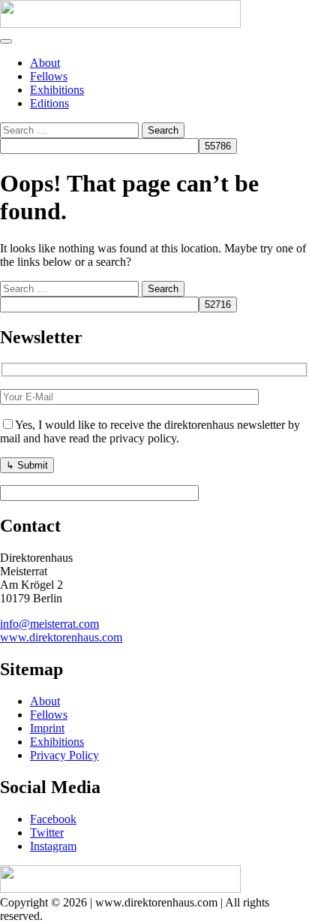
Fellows (49, 76)
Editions (49, 103)
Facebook (53, 819)
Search (163, 130)
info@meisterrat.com (49, 623)
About (45, 62)
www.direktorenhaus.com (61, 637)
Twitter (47, 832)
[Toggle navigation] (6, 41)
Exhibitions (57, 89)
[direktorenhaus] (120, 23)
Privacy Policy (64, 755)
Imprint (47, 728)
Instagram (53, 846)
